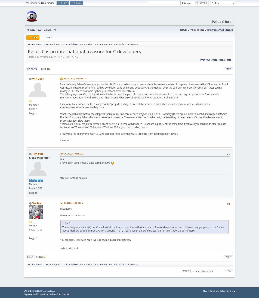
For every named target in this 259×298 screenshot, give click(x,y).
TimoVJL (38, 154)
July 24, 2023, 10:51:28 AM (74, 78)
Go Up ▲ (231, 291)
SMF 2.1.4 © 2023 (31, 291)
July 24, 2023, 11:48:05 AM (71, 153)
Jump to (185, 270)
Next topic (225, 59)
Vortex (36, 203)
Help (205, 291)
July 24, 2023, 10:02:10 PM (71, 203)
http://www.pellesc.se (222, 29)
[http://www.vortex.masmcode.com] (30, 233)
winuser (38, 79)
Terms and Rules (217, 291)
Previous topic (208, 59)
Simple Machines (47, 291)
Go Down (32, 69)
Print (228, 69)
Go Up (30, 257)
